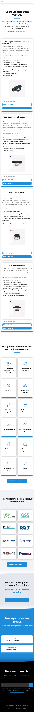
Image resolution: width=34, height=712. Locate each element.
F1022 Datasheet (8, 179)
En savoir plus (8, 368)
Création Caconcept (20, 708)
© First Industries (9, 705)
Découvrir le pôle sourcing (15, 600)
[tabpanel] (17, 88)
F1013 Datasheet (8, 253)
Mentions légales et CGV (22, 705)
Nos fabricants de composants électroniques (17, 564)
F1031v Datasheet (8, 104)
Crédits (11, 708)
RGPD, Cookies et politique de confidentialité (17, 707)
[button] (17, 88)
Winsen (22, 31)
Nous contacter (8, 108)
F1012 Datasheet (8, 324)
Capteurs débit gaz (31, 8)
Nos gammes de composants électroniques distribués (17, 481)
